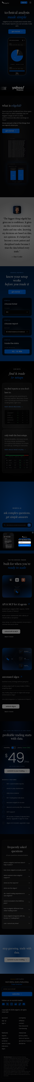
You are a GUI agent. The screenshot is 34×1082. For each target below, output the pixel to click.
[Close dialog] (32, 532)
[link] (25, 538)
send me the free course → (24, 545)
